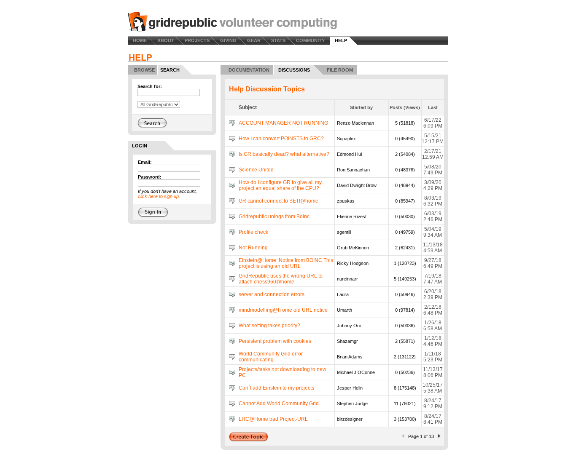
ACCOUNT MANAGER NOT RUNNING (283, 123)
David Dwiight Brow (357, 185)
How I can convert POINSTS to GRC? (281, 139)
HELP (341, 40)
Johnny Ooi (349, 325)
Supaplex (346, 138)
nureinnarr (347, 278)
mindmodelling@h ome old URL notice (283, 310)
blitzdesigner (350, 419)
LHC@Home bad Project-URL (273, 419)
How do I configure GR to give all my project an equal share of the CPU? (280, 185)
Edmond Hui (349, 154)
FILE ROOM (340, 69)
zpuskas (346, 200)
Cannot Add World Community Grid (279, 403)
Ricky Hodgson (353, 263)
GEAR (254, 40)
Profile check (253, 232)
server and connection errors (271, 294)
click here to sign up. (159, 196)
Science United (256, 170)
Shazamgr (347, 341)
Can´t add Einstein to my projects (276, 388)
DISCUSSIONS (294, 69)
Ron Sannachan (353, 169)
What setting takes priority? (269, 326)
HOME (140, 40)
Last (433, 107)
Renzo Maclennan (355, 123)
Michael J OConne (356, 372)
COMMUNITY (310, 40)
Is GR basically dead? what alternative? (284, 154)
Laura (343, 294)
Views (411, 107)
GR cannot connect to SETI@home (278, 201)
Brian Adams (350, 356)
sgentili (344, 232)
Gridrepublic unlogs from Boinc (274, 216)
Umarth (344, 310)
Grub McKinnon (353, 247)
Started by (361, 107)
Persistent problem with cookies (275, 341)
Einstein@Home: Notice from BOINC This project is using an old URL (286, 263)
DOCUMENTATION (249, 69)
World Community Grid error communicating (271, 357)
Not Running (253, 248)
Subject (248, 107)
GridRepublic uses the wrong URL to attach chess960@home (281, 279)
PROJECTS (197, 40)
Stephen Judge (352, 403)
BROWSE (144, 69)
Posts (396, 107)
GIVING (228, 40)
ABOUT (165, 40)
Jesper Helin (350, 387)
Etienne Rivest (351, 216)
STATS (278, 40)
